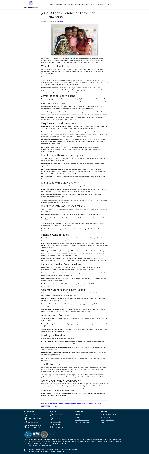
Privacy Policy (79, 417)
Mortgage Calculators (107, 420)
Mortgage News (106, 417)
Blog (102, 423)
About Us (92, 4)
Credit (88, 403)
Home (52, 4)
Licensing (78, 414)
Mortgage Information (81, 4)
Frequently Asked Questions (109, 414)
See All (55, 406)
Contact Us (109, 4)
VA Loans (60, 21)
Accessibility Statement (82, 420)
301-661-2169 (40, 419)
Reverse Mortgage (96, 403)
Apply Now (58, 4)
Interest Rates (82, 403)
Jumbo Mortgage (46, 406)
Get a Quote (100, 4)
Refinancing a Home (72, 403)
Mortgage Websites (34, 452)
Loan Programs (68, 4)
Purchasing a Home (55, 403)
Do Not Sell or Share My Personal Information (37, 445)
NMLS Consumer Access (82, 423)
